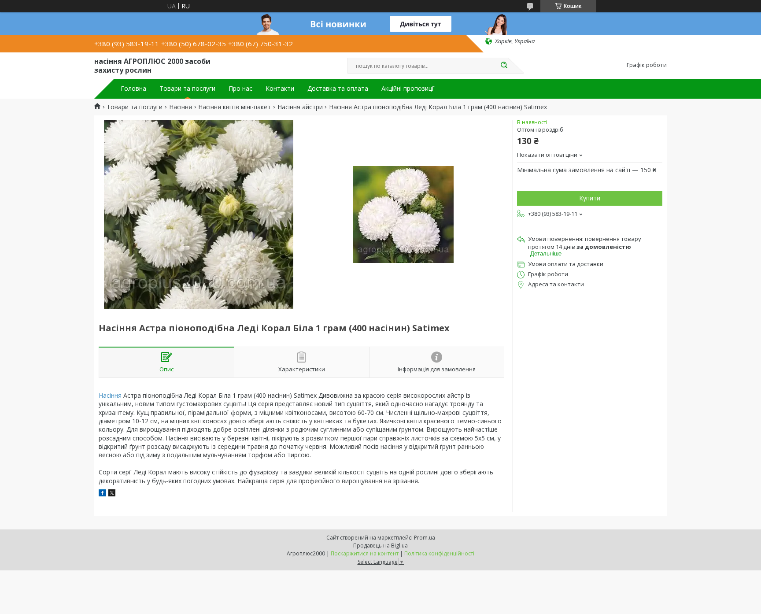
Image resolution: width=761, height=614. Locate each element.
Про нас (240, 88)
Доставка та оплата (337, 88)
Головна (133, 88)
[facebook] (102, 494)
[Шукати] (504, 66)
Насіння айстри (300, 107)
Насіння (180, 107)
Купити (589, 198)
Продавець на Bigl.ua (380, 545)
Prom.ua (424, 537)
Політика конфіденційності (439, 553)
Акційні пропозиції (408, 88)
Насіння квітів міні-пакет (234, 107)
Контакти (280, 88)
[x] (111, 494)
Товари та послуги (187, 88)
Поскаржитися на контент (365, 553)
